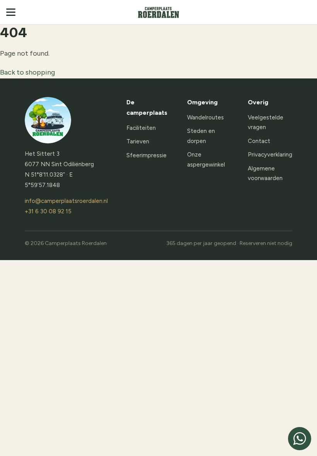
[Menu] (13, 12)
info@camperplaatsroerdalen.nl (66, 200)
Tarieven (137, 141)
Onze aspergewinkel (206, 159)
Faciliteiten (141, 127)
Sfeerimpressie (146, 155)
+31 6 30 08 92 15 (48, 211)
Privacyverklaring (270, 154)
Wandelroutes (205, 117)
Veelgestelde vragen (265, 122)
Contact (259, 141)
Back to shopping (27, 72)
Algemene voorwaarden (265, 173)
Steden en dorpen (201, 136)
